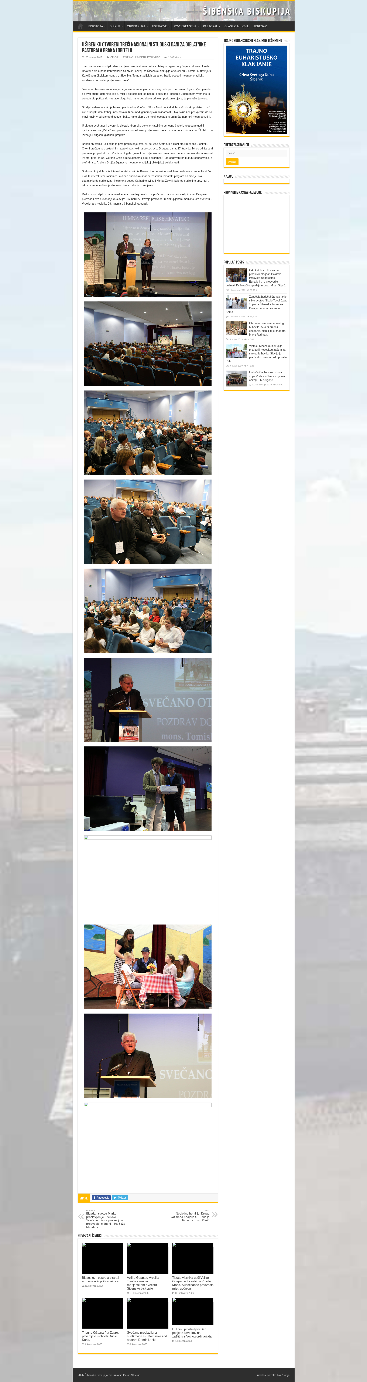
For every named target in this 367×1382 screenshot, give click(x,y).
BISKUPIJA (95, 26)
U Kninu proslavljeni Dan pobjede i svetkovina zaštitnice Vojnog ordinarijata (192, 1332)
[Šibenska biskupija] (184, 11)
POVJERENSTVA (185, 26)
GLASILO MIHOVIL (236, 26)
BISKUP (115, 26)
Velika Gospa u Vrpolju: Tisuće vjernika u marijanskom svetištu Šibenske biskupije (143, 1283)
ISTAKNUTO (153, 57)
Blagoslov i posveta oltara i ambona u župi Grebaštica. (100, 1279)
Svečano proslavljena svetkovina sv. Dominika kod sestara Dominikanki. (147, 1336)
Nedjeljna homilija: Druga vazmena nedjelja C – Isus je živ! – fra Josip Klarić (190, 1215)
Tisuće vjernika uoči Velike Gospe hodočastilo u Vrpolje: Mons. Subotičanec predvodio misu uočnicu (192, 1283)
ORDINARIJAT (136, 26)
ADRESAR (260, 26)
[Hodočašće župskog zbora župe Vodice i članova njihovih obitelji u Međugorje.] (236, 378)
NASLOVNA (80, 25)
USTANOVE (159, 26)
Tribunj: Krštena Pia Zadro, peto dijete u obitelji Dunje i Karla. (100, 1336)
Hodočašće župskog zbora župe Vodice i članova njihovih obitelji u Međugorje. (267, 376)
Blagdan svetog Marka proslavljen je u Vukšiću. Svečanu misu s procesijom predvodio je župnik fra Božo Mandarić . (105, 1219)
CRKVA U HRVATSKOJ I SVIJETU (128, 57)
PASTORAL (210, 26)
